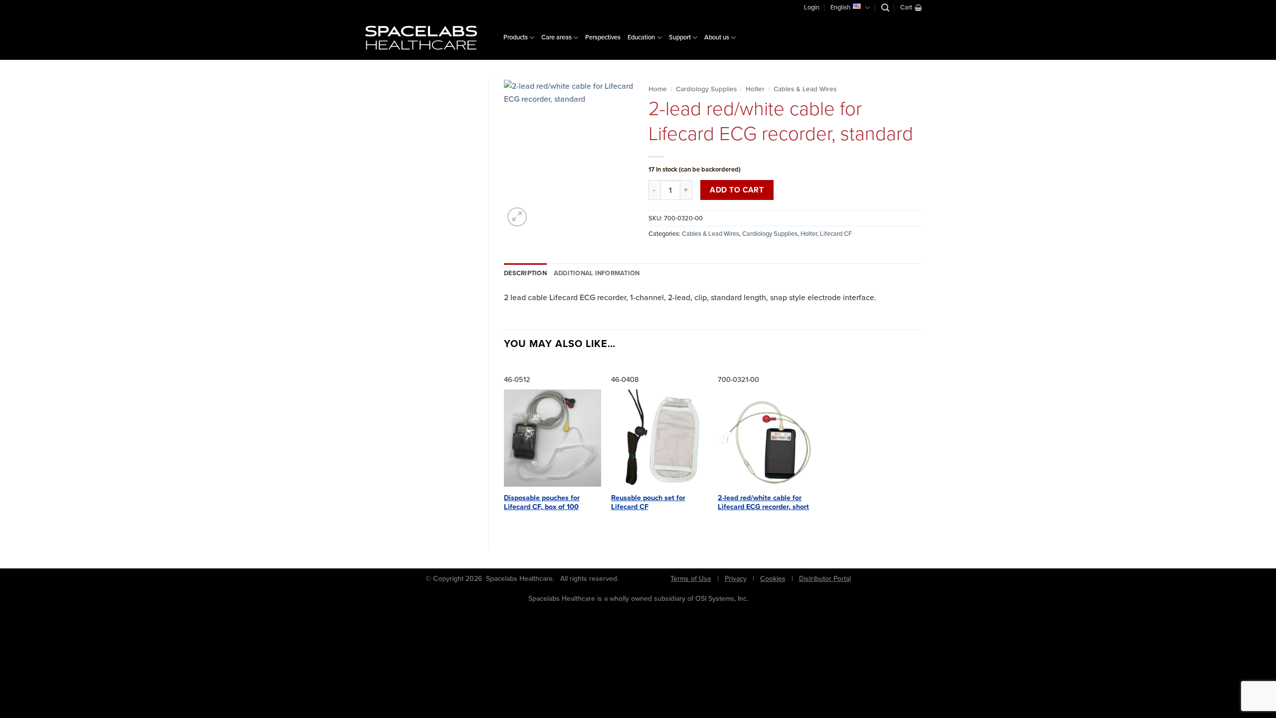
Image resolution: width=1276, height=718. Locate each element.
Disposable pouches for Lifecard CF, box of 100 (542, 502)
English (840, 7)
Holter (755, 89)
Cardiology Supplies (706, 89)
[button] (885, 7)
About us (716, 37)
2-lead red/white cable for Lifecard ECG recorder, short (763, 502)
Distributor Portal (825, 578)
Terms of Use (690, 578)
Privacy (736, 578)
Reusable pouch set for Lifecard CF (648, 502)
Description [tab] (525, 273)
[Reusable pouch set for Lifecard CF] (659, 438)
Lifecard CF (836, 233)
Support (680, 37)
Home (657, 89)
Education (641, 37)
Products (515, 37)
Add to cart (737, 189)
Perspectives (603, 37)
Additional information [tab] (597, 273)
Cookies (773, 578)
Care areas (556, 37)
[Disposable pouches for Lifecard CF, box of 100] (552, 438)
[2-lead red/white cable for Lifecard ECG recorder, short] (766, 438)
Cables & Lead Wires (805, 89)
